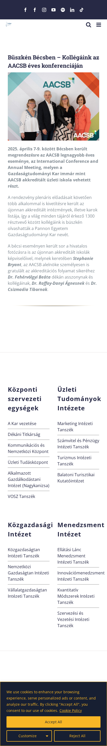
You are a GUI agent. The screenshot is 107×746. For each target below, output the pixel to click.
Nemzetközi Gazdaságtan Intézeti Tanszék (28, 573)
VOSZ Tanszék (21, 496)
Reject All (77, 735)
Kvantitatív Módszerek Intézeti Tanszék (76, 596)
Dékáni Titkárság (24, 434)
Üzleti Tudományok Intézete (79, 398)
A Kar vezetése (22, 423)
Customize (27, 735)
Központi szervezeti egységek (25, 398)
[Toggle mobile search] (88, 24)
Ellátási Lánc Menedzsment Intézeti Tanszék (73, 556)
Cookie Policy (70, 710)
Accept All (53, 721)
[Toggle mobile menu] (99, 24)
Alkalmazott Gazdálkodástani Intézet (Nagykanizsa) (28, 479)
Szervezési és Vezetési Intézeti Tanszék (73, 619)
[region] (53, 714)
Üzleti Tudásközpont (28, 462)
